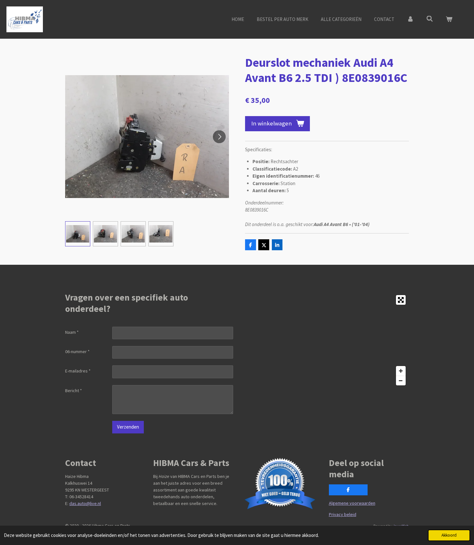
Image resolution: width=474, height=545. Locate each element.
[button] (77, 233)
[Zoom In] (401, 371)
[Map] (325, 340)
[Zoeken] (429, 19)
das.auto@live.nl (85, 503)
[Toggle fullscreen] (401, 300)
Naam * (72, 332)
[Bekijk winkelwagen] (449, 19)
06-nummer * (77, 351)
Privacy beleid (342, 514)
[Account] (410, 19)
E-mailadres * (78, 371)
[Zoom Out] (401, 380)
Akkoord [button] (449, 535)
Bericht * (73, 390)
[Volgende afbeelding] (219, 136)
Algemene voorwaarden (352, 503)
